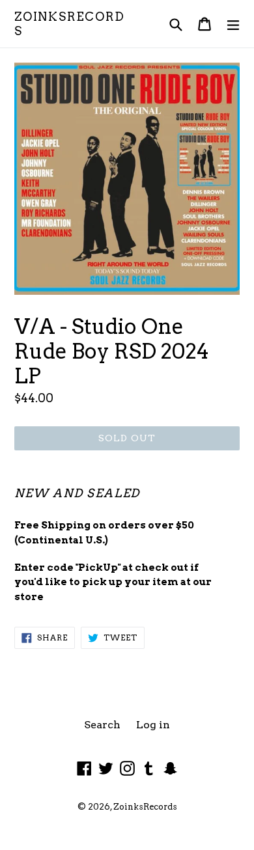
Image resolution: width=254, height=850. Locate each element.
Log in (153, 725)
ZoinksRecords (69, 24)
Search (102, 725)
